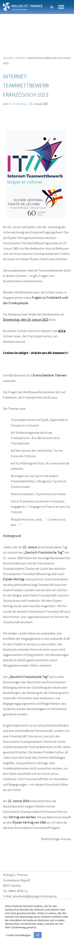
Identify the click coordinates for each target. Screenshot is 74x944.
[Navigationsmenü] (61, 7)
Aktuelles (21, 58)
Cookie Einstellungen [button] (18, 935)
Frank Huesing (16, 104)
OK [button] (37, 935)
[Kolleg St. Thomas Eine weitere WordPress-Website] (22, 7)
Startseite (8, 58)
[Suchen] (51, 7)
